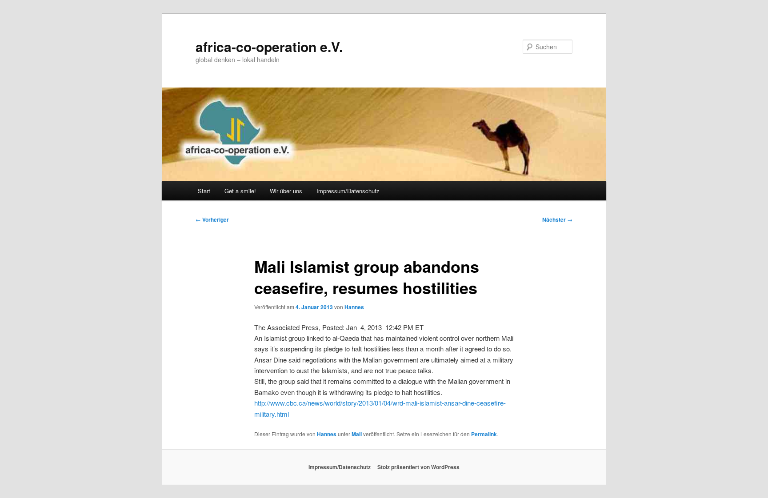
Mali (357, 434)
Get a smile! (240, 191)
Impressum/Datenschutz (348, 191)
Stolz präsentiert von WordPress (418, 467)
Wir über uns (286, 191)
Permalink (484, 434)
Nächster (557, 219)
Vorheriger (212, 219)
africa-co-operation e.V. (269, 46)
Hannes (354, 307)
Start (204, 191)
